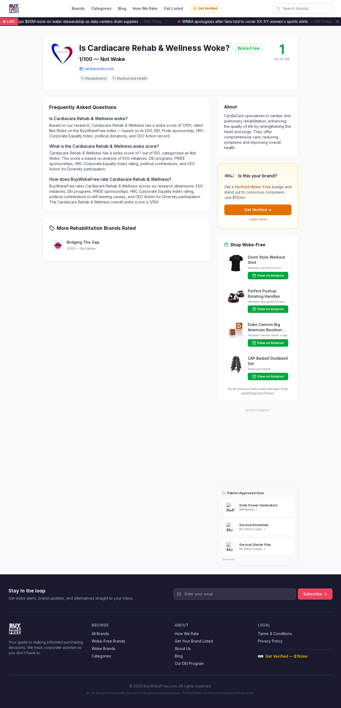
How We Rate (145, 8)
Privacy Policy (270, 641)
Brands (78, 8)
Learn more (258, 219)
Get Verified (207, 8)
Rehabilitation (96, 78)
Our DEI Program (189, 663)
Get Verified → (257, 209)
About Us (183, 648)
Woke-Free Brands (108, 641)
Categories (101, 8)
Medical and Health (132, 78)
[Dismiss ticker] (337, 21)
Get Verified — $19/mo (286, 656)
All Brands (100, 633)
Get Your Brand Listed (194, 641)
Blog (122, 8)
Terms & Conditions (275, 633)
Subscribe (312, 594)
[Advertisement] (258, 447)
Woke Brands (103, 648)
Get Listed (173, 8)
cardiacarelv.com (99, 68)
